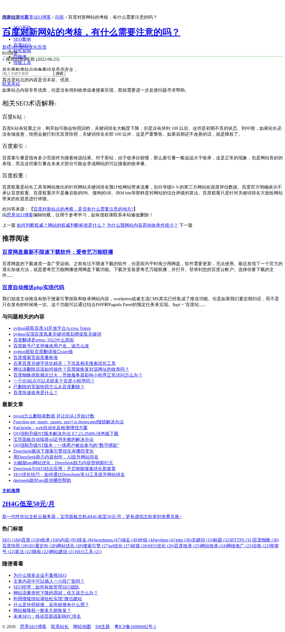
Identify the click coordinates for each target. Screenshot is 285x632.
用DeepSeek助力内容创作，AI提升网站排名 (56, 457)
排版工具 (22, 62)
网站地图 (82, 626)
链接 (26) (139, 545)
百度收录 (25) (187, 545)
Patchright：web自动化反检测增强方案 (50, 427)
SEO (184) (11, 540)
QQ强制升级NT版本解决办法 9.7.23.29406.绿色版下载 (66, 433)
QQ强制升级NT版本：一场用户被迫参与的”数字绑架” (66, 445)
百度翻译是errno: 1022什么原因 (43, 340)
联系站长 (60, 626)
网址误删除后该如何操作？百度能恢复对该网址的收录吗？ (71, 369)
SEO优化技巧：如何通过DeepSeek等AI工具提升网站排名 (69, 474)
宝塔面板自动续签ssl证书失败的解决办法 (53, 439)
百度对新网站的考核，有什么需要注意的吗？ (91, 32)
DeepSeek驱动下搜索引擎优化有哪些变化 (53, 451)
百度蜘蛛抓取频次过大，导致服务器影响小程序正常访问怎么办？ (77, 375)
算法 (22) (23, 551)
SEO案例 (22, 39)
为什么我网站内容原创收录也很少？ (142, 225)
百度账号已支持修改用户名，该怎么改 (51, 345)
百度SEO (22, 45)
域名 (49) (130, 540)
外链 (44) (147, 540)
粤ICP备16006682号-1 (135, 626)
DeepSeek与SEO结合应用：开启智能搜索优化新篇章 (64, 468)
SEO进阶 (22, 33)
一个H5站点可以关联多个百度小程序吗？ (54, 381)
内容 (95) (69, 540)
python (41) (166, 540)
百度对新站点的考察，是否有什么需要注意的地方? (83, 209)
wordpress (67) (108, 540)
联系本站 (11, 84)
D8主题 (102, 626)
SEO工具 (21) (89, 551)
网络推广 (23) (240, 545)
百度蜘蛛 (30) (266, 540)
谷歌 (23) (261, 545)
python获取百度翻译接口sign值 (43, 351)
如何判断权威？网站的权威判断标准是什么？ (61, 225)
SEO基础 (22, 27)
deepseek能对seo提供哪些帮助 (42, 480)
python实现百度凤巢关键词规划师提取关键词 (57, 334)
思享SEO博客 (15, 17)
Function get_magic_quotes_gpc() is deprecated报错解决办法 (68, 421)
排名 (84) (86, 540)
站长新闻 (22, 50)
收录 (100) (50, 540)
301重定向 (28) (42, 545)
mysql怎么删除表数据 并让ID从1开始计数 (53, 416)
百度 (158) (31, 540)
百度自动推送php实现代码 (33, 287)
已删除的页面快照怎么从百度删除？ (49, 386)
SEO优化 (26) (161, 545)
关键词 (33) (202, 540)
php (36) (183, 540)
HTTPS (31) (241, 540)
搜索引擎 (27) (96, 545)
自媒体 (20, 56)
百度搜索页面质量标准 (35, 357)
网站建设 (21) (63, 551)
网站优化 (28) (70, 545)
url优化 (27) (120, 545)
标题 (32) (221, 540)
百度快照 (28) (15, 545)
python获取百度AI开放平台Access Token (52, 328)
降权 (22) (41, 551)
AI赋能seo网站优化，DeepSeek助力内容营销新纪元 (63, 462)
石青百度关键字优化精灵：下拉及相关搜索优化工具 (64, 363)
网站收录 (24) (213, 545)
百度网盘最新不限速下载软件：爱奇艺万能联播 (57, 252)
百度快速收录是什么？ (35, 392)
